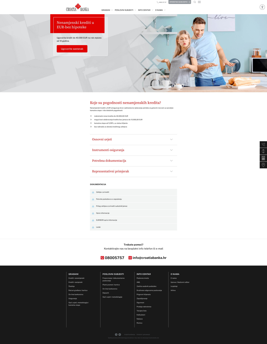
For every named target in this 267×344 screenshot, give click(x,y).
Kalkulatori (141, 315)
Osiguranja (73, 299)
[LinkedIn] (119, 334)
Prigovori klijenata (144, 294)
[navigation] (107, 11)
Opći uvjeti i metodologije (112, 297)
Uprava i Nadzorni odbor (180, 282)
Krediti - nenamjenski (76, 278)
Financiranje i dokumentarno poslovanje (114, 279)
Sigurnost (140, 303)
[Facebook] (116, 334)
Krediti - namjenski (75, 282)
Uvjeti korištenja (129, 334)
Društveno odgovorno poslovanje (149, 290)
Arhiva (173, 290)
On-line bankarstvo (76, 294)
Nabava (140, 319)
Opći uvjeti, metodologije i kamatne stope (79, 304)
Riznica (139, 323)
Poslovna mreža (143, 278)
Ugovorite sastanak (72, 48)
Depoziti (106, 293)
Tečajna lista (141, 311)
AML (138, 282)
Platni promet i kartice (111, 285)
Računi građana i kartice (78, 290)
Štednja (72, 286)
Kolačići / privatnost (143, 334)
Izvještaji (174, 286)
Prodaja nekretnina (144, 307)
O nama (174, 278)
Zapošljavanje (142, 299)
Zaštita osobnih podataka (146, 286)
